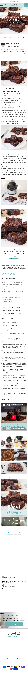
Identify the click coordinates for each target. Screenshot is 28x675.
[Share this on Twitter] (8, 533)
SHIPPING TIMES (14, 1)
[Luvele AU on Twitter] (8, 659)
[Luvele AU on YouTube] (13, 659)
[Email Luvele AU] (20, 659)
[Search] (19, 4)
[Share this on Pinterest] (15, 533)
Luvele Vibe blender (20, 160)
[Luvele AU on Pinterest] (15, 659)
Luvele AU (12, 663)
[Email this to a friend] (19, 533)
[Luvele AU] (14, 5)
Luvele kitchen (10, 98)
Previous (19, 37)
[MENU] (1, 4)
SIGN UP (14, 624)
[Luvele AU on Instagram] (18, 659)
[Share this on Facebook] (11, 533)
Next (24, 37)
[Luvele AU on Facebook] (10, 659)
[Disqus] (14, 556)
